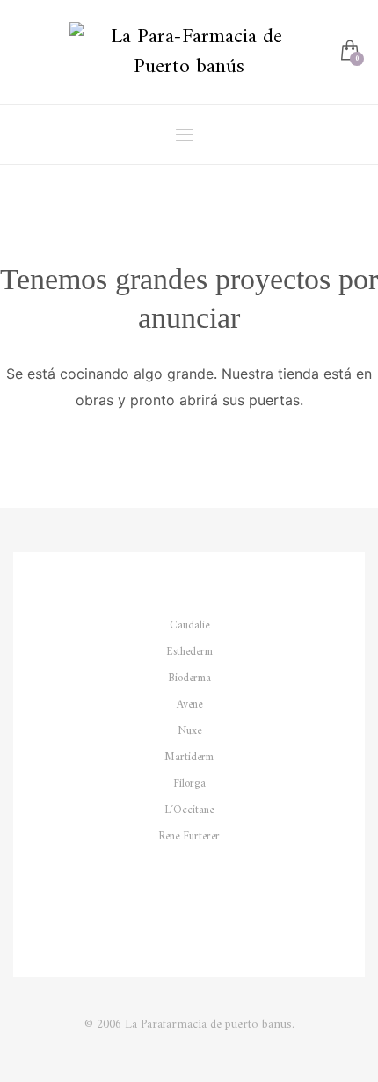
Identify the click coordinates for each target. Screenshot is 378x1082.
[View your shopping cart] (348, 52)
